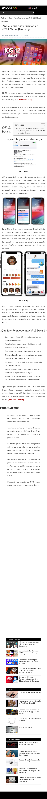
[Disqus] (23, 534)
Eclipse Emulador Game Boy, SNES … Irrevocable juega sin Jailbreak (29, 653)
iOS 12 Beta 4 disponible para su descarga (30, 128)
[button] (42, 125)
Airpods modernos (25, 727)
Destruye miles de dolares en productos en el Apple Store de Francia (29, 712)
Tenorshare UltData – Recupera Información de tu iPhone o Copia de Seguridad (29, 679)
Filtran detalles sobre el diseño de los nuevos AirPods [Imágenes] (29, 779)
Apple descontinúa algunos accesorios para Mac (28, 743)
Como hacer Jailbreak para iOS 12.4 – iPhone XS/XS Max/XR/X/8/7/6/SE (30, 670)
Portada (3, 18)
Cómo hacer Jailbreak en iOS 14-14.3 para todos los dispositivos (29, 644)
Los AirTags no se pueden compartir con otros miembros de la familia (29, 753)
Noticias (10, 18)
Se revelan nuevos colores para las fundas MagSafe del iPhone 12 (29, 771)
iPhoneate (10, 8)
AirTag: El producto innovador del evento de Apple (29, 761)
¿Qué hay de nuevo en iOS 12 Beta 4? (32, 131)
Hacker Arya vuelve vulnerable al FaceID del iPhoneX (30, 702)
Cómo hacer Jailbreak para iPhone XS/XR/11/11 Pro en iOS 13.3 (29, 662)
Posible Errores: (25, 133)
